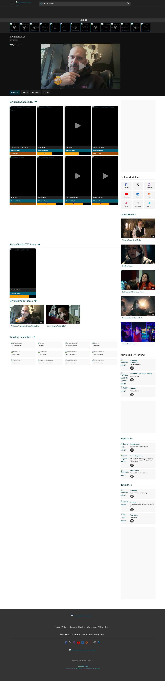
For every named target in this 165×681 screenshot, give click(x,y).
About (62, 634)
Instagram (149, 187)
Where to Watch (15, 150)
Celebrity (13, 40)
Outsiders (41, 147)
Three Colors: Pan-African (19, 147)
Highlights (82, 20)
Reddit (149, 197)
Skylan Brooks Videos (21, 301)
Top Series (126, 484)
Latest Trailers (128, 214)
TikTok (126, 206)
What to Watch (92, 627)
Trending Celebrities (20, 337)
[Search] (128, 3)
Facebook (126, 187)
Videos (100, 627)
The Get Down (15, 290)
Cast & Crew (14, 153)
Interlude (13, 197)
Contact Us (69, 634)
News (106, 627)
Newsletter (138, 206)
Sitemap (77, 634)
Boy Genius (42, 197)
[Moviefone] (24, 3)
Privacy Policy (99, 634)
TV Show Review (135, 364)
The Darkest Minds (72, 197)
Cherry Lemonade (99, 147)
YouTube (126, 197)
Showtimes (81, 627)
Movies (57, 627)
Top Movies (127, 438)
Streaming (73, 627)
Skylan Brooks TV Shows (23, 244)
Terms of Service (86, 634)
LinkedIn (138, 197)
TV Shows (65, 627)
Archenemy (69, 147)
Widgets (149, 206)
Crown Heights (98, 197)
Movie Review (134, 376)
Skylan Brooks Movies (21, 101)
